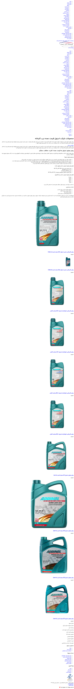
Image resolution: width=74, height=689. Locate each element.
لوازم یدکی (69, 4)
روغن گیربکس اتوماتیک (66, 33)
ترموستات (67, 8)
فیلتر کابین (66, 30)
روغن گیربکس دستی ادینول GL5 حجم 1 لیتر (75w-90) (61, 270)
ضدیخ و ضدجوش (68, 37)
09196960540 (71, 685)
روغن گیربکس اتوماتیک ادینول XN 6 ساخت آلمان (62, 434)
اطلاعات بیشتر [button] (71, 145)
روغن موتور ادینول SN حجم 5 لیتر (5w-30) (63, 577)
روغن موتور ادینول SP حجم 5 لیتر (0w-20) (64, 475)
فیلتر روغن (67, 29)
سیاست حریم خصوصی (66, 650)
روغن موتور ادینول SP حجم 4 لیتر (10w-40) (63, 618)
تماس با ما (69, 38)
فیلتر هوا (67, 32)
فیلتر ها (69, 28)
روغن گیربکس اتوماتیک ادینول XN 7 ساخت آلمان (62, 393)
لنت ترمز (67, 23)
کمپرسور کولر (66, 18)
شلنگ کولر (67, 16)
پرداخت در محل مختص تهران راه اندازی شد (65, 40)
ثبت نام (69, 669)
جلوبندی (67, 10)
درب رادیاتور (66, 11)
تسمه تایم (67, 9)
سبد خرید (69, 671)
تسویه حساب (68, 672)
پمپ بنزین (67, 6)
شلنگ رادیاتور (66, 15)
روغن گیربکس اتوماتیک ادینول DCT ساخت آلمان (62, 311)
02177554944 (71, 684)
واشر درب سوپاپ (65, 24)
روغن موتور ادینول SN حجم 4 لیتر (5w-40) (63, 531)
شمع (68, 5)
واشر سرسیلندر (66, 25)
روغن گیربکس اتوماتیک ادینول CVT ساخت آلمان (62, 352)
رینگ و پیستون (66, 13)
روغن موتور (69, 2)
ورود (70, 668)
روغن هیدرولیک (68, 36)
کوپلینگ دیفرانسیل (65, 20)
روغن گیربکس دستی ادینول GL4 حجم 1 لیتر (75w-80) (61, 252)
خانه (70, 1)
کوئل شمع (67, 19)
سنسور (67, 14)
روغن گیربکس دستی (67, 34)
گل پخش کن (66, 22)
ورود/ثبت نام (71, 47)
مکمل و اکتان (68, 27)
